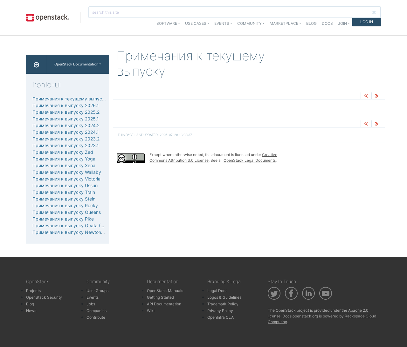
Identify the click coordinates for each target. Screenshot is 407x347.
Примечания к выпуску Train (63, 192)
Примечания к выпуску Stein (63, 198)
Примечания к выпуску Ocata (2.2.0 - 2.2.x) (79, 225)
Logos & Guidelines (224, 297)
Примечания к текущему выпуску (69, 98)
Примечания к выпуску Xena (63, 165)
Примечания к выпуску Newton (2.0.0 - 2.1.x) (81, 232)
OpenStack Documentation (76, 64)
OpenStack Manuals (165, 290)
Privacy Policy (220, 310)
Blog (311, 23)
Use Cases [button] (195, 23)
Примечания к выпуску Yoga (63, 158)
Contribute (95, 317)
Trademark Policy (222, 304)
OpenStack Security (44, 297)
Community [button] (249, 23)
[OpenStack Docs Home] (36, 64)
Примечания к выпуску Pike (63, 218)
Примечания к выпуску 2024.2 (66, 125)
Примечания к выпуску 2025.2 (66, 112)
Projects (33, 290)
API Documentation (164, 304)
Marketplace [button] (284, 23)
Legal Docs (217, 290)
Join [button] (342, 23)
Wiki (151, 310)
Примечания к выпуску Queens (66, 212)
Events (92, 297)
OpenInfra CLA (220, 317)
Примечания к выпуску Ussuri (65, 185)
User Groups (97, 290)
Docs (327, 23)
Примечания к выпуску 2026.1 (65, 105)
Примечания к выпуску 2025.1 (65, 118)
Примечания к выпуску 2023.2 (66, 138)
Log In (366, 21)
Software (166, 23)
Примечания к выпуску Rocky (65, 205)
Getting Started (160, 297)
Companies (96, 310)
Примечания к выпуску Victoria (66, 178)
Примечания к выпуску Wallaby (66, 172)
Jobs (90, 304)
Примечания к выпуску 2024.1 (65, 132)
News (31, 310)
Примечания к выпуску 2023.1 (65, 145)
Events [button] (221, 23)
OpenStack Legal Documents (250, 160)
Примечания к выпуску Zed (62, 152)
